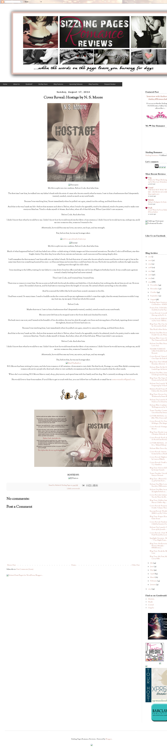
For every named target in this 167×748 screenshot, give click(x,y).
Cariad (150, 188)
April (152, 574)
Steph (150, 208)
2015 (149, 278)
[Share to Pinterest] (96, 485)
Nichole (151, 200)
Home (73, 565)
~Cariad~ (151, 605)
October (153, 292)
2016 (150, 275)
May (152, 570)
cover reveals (76, 489)
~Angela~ (151, 608)
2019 (150, 264)
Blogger (109, 739)
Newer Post (11, 565)
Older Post (135, 565)
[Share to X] (92, 485)
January (153, 584)
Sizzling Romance (152, 155)
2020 (150, 260)
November (154, 289)
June (152, 566)
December (154, 285)
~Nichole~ (151, 599)
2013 (150, 589)
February (153, 581)
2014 (150, 282)
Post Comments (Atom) (24, 569)
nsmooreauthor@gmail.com (123, 379)
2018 (150, 267)
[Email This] (87, 485)
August (153, 299)
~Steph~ (150, 602)
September (154, 296)
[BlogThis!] (90, 485)
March (152, 577)
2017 (150, 271)
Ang (149, 178)
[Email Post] (83, 485)
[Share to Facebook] (94, 485)
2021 (149, 257)
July (151, 563)
